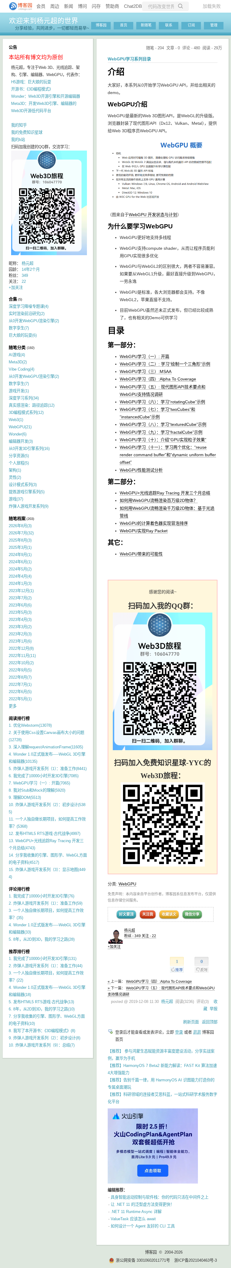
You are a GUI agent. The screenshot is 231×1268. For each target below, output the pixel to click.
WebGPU (127, 883)
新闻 (68, 6)
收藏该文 (169, 914)
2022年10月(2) (21, 663)
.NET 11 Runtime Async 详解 (136, 1211)
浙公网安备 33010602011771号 (143, 1260)
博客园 (101, 25)
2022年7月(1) (20, 684)
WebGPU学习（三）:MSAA (145, 371)
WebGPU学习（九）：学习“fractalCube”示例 (161, 432)
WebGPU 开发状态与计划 (153, 214)
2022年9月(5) (20, 670)
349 (25, 275)
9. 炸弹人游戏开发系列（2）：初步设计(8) (44, 1038)
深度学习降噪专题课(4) (28, 306)
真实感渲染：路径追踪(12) (31, 405)
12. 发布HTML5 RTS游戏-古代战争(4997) (44, 833)
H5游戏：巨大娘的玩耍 (31, 82)
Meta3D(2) (18, 362)
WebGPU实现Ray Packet (144, 530)
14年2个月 (31, 269)
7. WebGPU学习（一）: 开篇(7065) (39, 783)
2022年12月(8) (21, 648)
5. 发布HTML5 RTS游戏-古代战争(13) (41, 1002)
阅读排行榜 (19, 718)
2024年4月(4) (20, 576)
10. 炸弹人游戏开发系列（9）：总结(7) (42, 1045)
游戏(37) (16, 499)
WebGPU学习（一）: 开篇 (144, 356)
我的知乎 (19, 125)
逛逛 (197, 1032)
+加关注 (114, 947)
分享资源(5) (19, 456)
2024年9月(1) (20, 554)
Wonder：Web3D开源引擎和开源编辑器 (45, 96)
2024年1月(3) (20, 583)
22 (24, 281)
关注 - (149, 936)
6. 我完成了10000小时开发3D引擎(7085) (44, 776)
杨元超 (129, 930)
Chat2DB (133, 6)
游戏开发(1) (19, 391)
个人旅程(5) (19, 463)
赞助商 (112, 6)
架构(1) (15, 470)
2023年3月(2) (20, 627)
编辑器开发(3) (21, 441)
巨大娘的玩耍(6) (23, 335)
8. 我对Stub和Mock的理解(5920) (37, 790)
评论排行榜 (19, 889)
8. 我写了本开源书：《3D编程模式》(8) (42, 1030)
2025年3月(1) (20, 547)
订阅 (191, 25)
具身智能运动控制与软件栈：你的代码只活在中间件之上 (159, 1197)
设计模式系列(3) (23, 484)
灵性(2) (15, 477)
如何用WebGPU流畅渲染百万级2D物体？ (159, 500)
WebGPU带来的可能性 (141, 554)
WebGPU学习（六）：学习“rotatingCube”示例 (162, 401)
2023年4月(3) (20, 619)
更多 (13, 706)
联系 (168, 25)
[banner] (18, 6)
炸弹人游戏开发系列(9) (28, 506)
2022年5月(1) (20, 699)
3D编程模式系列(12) (26, 412)
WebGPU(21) (20, 427)
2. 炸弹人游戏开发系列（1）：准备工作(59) (45, 903)
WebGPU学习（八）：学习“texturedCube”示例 (163, 424)
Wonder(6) (17, 434)
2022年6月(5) (20, 691)
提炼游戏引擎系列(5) (27, 492)
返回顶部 (209, 1022)
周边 (54, 6)
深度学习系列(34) (24, 398)
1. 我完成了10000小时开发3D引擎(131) (42, 958)
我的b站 (18, 139)
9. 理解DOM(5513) (25, 797)
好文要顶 (126, 914)
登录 (179, 1032)
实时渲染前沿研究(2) (27, 313)
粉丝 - (132, 936)
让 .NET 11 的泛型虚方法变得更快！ (142, 1204)
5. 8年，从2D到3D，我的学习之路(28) (42, 939)
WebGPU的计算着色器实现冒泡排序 (154, 523)
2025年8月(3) (20, 540)
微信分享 (192, 914)
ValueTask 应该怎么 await (133, 1219)
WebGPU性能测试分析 (141, 470)
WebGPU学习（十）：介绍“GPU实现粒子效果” (163, 439)
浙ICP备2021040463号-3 (195, 1260)
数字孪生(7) (19, 328)
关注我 (147, 914)
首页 (123, 25)
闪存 (96, 6)
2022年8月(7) (20, 677)
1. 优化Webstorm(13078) (30, 725)
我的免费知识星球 (26, 132)
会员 (40, 6)
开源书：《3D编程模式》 (32, 89)
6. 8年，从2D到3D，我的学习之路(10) (42, 1009)
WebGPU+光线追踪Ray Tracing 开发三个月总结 (165, 492)
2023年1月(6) (20, 641)
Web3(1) (16, 419)
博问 (82, 6)
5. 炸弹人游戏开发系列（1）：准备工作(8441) (48, 768)
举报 (213, 1009)
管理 (213, 25)
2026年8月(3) (20, 526)
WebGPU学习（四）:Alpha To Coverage (158, 379)
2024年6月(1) (20, 562)
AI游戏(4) (17, 355)
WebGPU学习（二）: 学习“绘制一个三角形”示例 (165, 364)
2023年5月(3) (20, 612)
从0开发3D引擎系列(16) (29, 448)
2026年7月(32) (21, 533)
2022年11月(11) (22, 655)
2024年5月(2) (20, 569)
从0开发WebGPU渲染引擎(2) (34, 321)
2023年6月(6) (20, 605)
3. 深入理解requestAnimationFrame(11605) (46, 747)
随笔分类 (17, 347)
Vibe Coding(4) (21, 369)
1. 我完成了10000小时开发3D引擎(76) (41, 896)
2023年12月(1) (21, 590)
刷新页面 (191, 1022)
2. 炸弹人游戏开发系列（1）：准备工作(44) (45, 966)
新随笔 (146, 25)
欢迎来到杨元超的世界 (43, 21)
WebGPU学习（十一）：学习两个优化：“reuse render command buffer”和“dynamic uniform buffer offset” (168, 455)
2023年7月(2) (20, 598)
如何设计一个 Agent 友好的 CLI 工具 (143, 1226)
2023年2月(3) (20, 634)
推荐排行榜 (19, 951)
